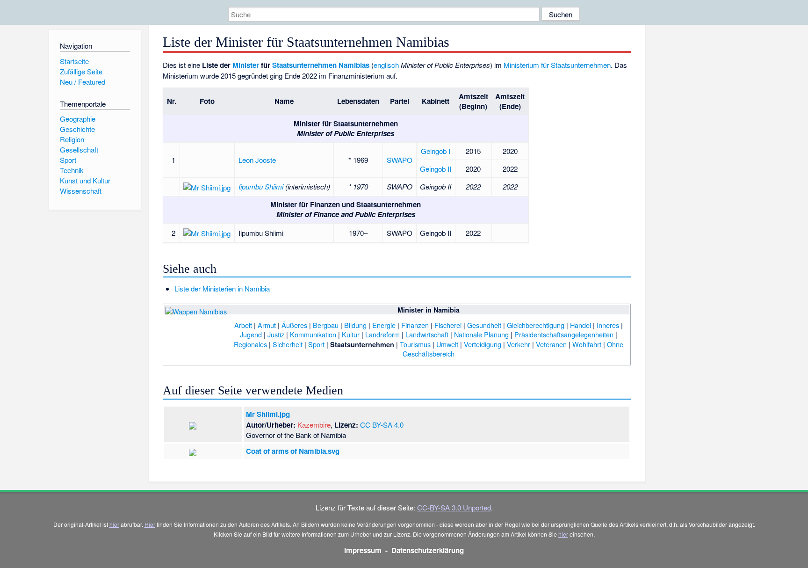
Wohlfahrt (586, 344)
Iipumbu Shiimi (260, 186)
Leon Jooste (257, 160)
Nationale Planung (481, 334)
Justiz (275, 334)
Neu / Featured (82, 82)
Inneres (608, 325)
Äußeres (294, 325)
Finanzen (415, 325)
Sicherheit (288, 344)
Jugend (251, 334)
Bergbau (326, 325)
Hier (149, 524)
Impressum (363, 550)
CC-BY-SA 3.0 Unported (454, 507)
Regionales (250, 344)
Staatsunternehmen (304, 65)
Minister (245, 65)
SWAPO (399, 160)
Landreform (382, 334)
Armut (267, 325)
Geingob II (435, 169)
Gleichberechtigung (535, 325)
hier (114, 524)
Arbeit (243, 325)
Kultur (351, 334)
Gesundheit (484, 325)
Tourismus (415, 344)
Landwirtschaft (426, 334)
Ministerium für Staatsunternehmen (557, 65)
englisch (386, 65)
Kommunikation (313, 334)
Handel (580, 325)
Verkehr (518, 344)
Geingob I (435, 151)
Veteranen (551, 344)
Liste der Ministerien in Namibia (222, 288)
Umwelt (447, 344)
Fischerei (448, 325)
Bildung (355, 325)
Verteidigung (482, 344)
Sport (316, 344)
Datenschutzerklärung (427, 550)
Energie (384, 325)
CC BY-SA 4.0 (382, 425)
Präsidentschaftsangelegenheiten (563, 334)
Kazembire (314, 425)
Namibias (354, 65)
